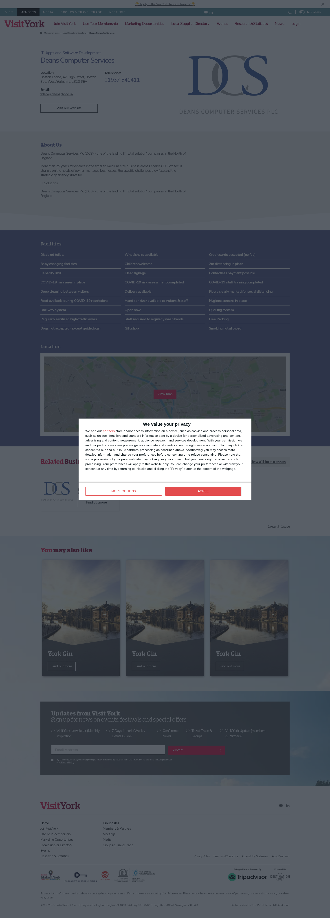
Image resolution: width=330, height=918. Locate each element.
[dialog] (165, 459)
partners (109, 430)
